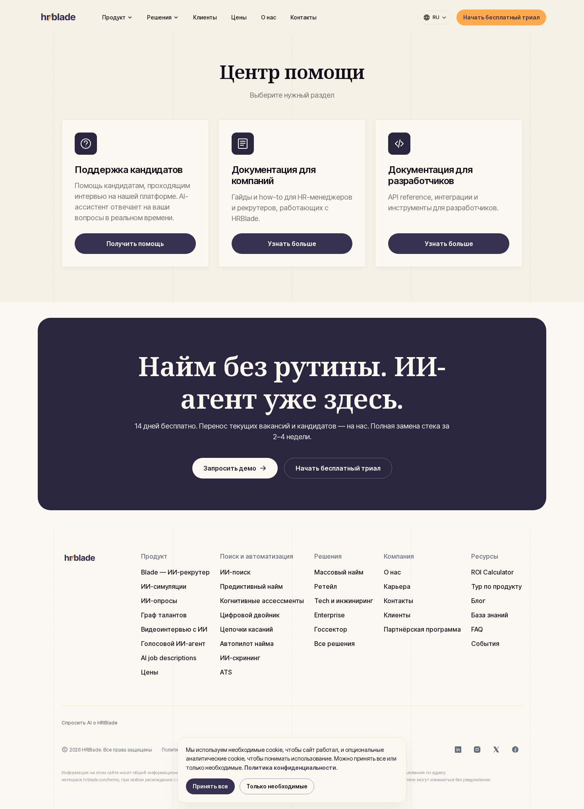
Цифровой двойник (249, 615)
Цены (239, 17)
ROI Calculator (492, 572)
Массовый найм (339, 572)
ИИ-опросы (159, 601)
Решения (159, 17)
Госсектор (330, 629)
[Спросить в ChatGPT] (131, 722)
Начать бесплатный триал (501, 17)
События (485, 644)
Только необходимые (276, 786)
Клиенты (205, 17)
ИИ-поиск (235, 572)
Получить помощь (135, 244)
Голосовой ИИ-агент (173, 644)
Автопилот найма (247, 644)
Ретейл (325, 586)
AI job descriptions (168, 658)
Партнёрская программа (422, 629)
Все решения (334, 644)
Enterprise (329, 615)
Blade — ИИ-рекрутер (175, 572)
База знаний (489, 615)
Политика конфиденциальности (290, 767)
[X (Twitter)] (496, 749)
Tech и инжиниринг (343, 601)
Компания (399, 556)
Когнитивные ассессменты (262, 601)
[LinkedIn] (458, 749)
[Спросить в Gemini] (183, 722)
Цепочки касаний (246, 629)
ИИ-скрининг (240, 658)
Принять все (210, 786)
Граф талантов (164, 615)
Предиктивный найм (251, 586)
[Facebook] (515, 749)
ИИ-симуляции (163, 586)
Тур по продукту (496, 586)
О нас (268, 17)
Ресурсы (484, 556)
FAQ (477, 629)
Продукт (114, 17)
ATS (226, 672)
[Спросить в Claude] (148, 722)
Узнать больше (292, 244)
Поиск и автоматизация (256, 556)
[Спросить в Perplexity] (166, 722)
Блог (478, 601)
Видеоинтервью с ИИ (174, 629)
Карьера (397, 586)
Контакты (303, 17)
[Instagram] (477, 749)
